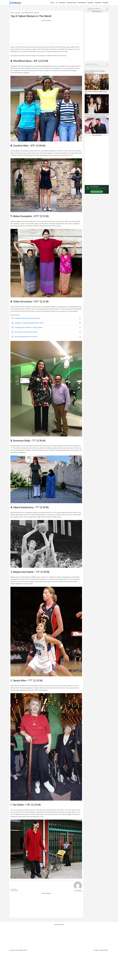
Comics (52, 2)
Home (11, 12)
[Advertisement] (46, 32)
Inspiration (90, 2)
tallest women (15, 890)
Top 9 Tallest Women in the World (30, 12)
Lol (57, 2)
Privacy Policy (103, 950)
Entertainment (82, 2)
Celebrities (98, 2)
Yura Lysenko (78, 890)
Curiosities (62, 2)
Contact (96, 950)
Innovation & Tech (71, 2)
